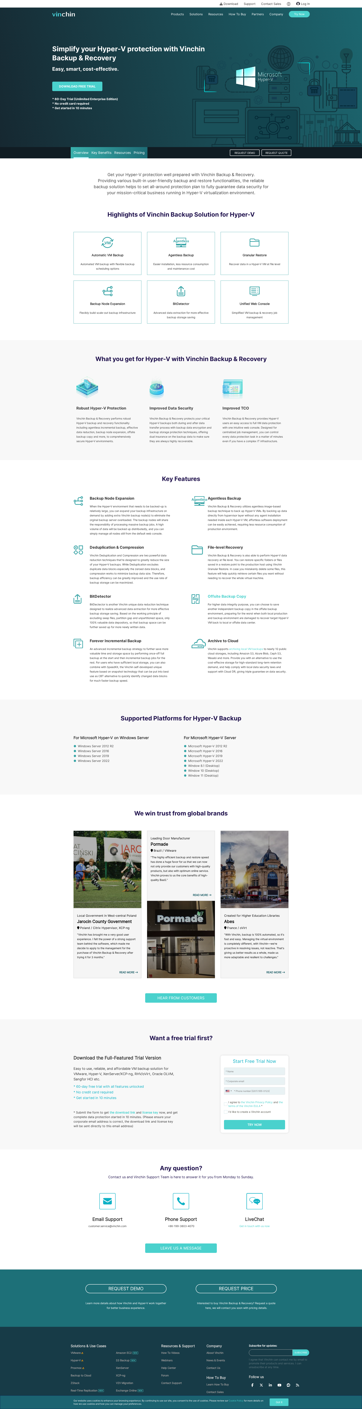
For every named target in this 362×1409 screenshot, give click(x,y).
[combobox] (228, 1091)
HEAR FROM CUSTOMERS (181, 998)
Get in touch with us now (254, 1226)
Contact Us (213, 1367)
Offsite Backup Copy (227, 596)
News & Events (215, 1360)
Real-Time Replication (84, 1390)
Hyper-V (76, 1360)
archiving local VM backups (246, 648)
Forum (165, 1375)
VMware (76, 1352)
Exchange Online (126, 1390)
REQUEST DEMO (245, 152)
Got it (279, 1402)
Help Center (168, 1367)
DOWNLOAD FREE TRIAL (77, 86)
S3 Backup (123, 1360)
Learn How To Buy (217, 1384)
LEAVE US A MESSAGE (181, 1248)
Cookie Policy (236, 1400)
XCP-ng (120, 1375)
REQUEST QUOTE (276, 152)
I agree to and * (255, 1104)
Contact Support (171, 1382)
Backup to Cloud (81, 1375)
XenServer (122, 1367)
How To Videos (170, 1352)
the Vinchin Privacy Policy (257, 1102)
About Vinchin (214, 1352)
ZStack (75, 1382)
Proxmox (76, 1367)
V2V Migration (124, 1382)
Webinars (167, 1360)
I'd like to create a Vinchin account (249, 1111)
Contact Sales (271, 4)
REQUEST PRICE (236, 1288)
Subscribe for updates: (263, 1345)
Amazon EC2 (124, 1352)
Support (249, 4)
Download (230, 4)
